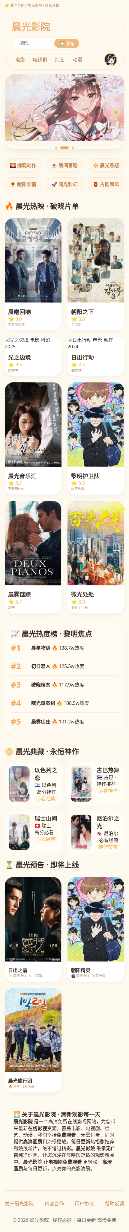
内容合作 (54, 1203)
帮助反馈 (114, 1203)
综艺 (59, 59)
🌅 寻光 (67, 43)
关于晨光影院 (19, 1203)
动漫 (77, 59)
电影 (20, 59)
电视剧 (40, 59)
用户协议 (84, 1203)
